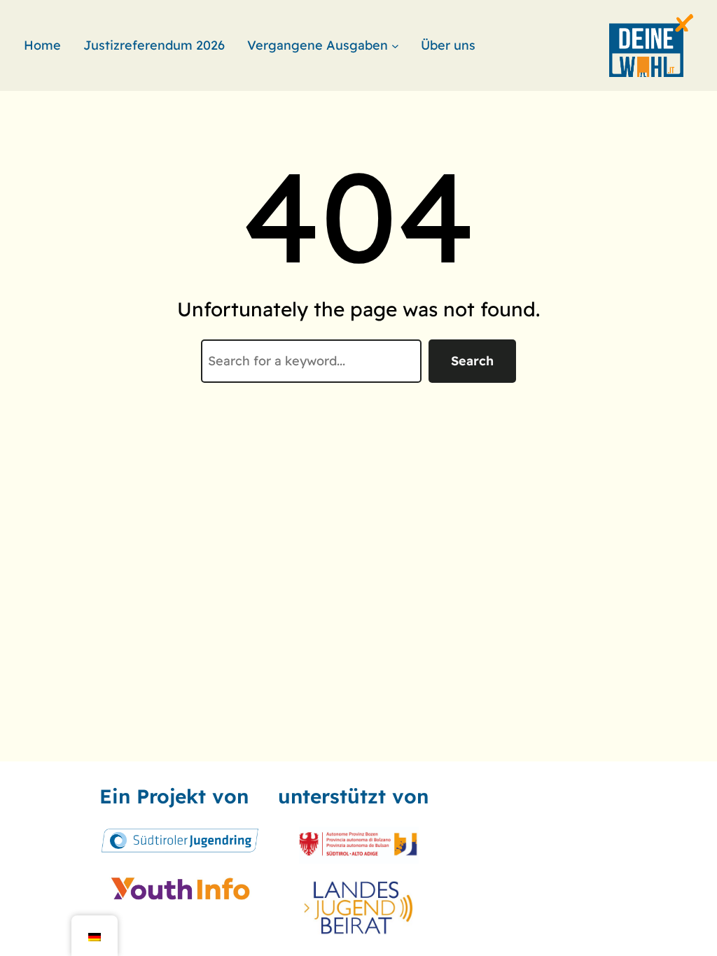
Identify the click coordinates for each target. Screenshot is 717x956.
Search (472, 361)
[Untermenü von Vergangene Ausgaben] (395, 45)
